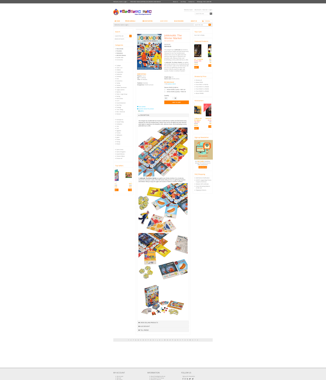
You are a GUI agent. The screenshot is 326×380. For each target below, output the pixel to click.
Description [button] (144, 115)
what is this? (171, 84)
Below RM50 (199, 80)
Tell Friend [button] (144, 330)
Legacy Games (120, 89)
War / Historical (120, 112)
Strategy (118, 107)
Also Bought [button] (145, 326)
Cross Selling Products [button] (149, 322)
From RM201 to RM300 (202, 87)
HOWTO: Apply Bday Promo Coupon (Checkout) (203, 179)
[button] (116, 183)
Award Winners (120, 154)
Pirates (118, 139)
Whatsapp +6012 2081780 (204, 1)
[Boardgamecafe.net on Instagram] (185, 379)
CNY (117, 128)
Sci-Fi (117, 101)
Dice (117, 78)
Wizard (118, 144)
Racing (118, 96)
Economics (119, 81)
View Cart (204, 10)
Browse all (119, 158)
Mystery (118, 92)
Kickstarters (119, 53)
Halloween (119, 135)
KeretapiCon (119, 119)
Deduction (119, 74)
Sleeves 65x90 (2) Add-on (171, 87)
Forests (118, 133)
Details (123, 195)
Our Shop (183, 1)
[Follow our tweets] (190, 379)
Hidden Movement (121, 87)
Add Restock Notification (203, 176)
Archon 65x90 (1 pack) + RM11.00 (176, 89)
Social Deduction (121, 103)
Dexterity (118, 76)
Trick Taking (119, 109)
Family (118, 83)
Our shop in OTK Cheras (157, 378)
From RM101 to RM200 (202, 85)
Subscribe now (203, 165)
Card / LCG (119, 67)
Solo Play (118, 105)
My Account (198, 10)
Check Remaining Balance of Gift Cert (203, 185)
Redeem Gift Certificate (202, 182)
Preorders (119, 51)
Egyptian (118, 130)
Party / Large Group (121, 94)
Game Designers (121, 152)
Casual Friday (120, 122)
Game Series (119, 149)
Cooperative (119, 72)
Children (118, 70)
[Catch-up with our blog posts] (188, 379)
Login (124, 1)
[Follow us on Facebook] (183, 379)
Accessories (119, 60)
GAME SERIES (164, 21)
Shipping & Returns (201, 188)
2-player (118, 65)
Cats (117, 126)
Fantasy (118, 85)
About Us (175, 1)
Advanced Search (119, 39)
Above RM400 (200, 91)
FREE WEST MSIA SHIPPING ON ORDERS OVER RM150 (145, 1)
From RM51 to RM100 (202, 83)
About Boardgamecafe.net (158, 376)
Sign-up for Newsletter (189, 376)
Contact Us (191, 1)
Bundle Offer (119, 57)
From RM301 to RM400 (202, 89)
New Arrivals (119, 49)
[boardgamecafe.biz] (137, 12)
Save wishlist (142, 106)
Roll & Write (119, 98)
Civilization (119, 124)
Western (118, 114)
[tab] (163, 115)
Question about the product (146, 109)
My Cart (119, 378)
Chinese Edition (120, 156)
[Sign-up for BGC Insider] (192, 379)
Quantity (166, 95)
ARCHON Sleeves (121, 55)
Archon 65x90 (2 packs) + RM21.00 (176, 91)
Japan (117, 137)
